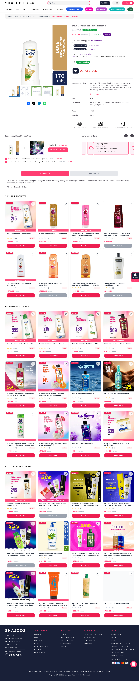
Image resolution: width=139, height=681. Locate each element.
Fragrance (59, 9)
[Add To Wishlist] (76, 71)
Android (99, 41)
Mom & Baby (47, 9)
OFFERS (63, 635)
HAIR (36, 644)
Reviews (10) (94, 173)
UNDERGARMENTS (74, 9)
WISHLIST (104, 3)
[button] (36, 55)
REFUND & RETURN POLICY (122, 650)
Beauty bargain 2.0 (96, 105)
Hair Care (32, 16)
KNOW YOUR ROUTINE (93, 635)
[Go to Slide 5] (58, 91)
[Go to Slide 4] (47, 91)
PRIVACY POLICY (118, 656)
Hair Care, (97, 102)
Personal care (34, 9)
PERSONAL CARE (41, 647)
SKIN (36, 638)
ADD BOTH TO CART (58, 150)
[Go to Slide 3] (36, 91)
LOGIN (116, 3)
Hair (24, 9)
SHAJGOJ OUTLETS (12, 642)
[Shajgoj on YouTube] (14, 655)
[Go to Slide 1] (14, 91)
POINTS (114, 638)
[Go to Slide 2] (25, 91)
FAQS (113, 641)
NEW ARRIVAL (65, 644)
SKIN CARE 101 (89, 641)
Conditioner (43, 16)
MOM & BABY (39, 653)
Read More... (94, 94)
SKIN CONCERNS (66, 641)
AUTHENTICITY (11, 648)
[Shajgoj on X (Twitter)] (10, 655)
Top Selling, (125, 102)
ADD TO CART (20, 245)
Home (9, 16)
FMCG (91, 111)
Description (45, 173)
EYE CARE (38, 641)
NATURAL (38, 650)
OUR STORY (10, 635)
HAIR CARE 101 (89, 638)
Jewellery (101, 9)
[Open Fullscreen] (63, 81)
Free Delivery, (116, 102)
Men (130, 9)
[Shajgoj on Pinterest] (21, 655)
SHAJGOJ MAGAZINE (13, 638)
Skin (17, 9)
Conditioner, (106, 102)
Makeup (9, 9)
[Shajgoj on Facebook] (7, 655)
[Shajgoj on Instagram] (17, 655)
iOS (92, 41)
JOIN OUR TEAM (11, 645)
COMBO (89, 9)
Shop (17, 16)
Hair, (91, 102)
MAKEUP (37, 635)
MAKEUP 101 (89, 644)
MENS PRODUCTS (67, 638)
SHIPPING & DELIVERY (120, 644)
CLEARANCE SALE (117, 9)
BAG (129, 3)
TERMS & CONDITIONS (120, 647)
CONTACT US (116, 635)
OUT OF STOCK (118, 245)
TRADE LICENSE (117, 653)
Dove (92, 49)
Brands (30, 3)
